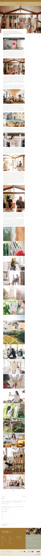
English (3, 551)
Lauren (15, 224)
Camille (19, 223)
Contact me (10, 541)
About (2, 545)
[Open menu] (2, 4)
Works (2, 544)
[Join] (39, 543)
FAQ (9, 540)
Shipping (10, 539)
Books (2, 541)
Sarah (8, 224)
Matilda (6, 224)
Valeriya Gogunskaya (12, 77)
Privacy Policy (10, 543)
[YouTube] (39, 554)
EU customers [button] (18, 536)
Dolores (14, 223)
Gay (17, 223)
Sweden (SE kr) (8, 551)
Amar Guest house (18, 80)
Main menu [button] (2, 536)
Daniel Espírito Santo (6, 82)
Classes (2, 543)
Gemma (11, 224)
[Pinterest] (36, 554)
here (19, 220)
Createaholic (4, 554)
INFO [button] (9, 536)
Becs (15, 223)
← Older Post (3, 496)
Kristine (18, 224)
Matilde (4, 224)
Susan (12, 224)
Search (9, 554)
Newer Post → (25, 496)
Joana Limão (10, 81)
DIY (1, 540)
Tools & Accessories (3, 539)
